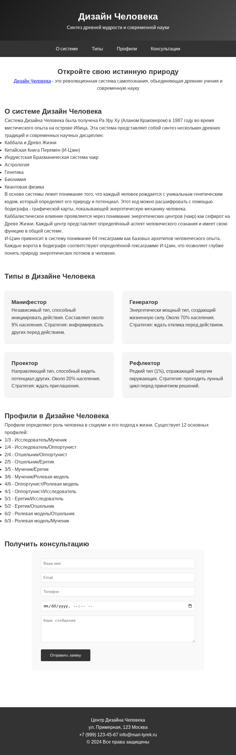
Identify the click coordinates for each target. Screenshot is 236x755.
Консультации (165, 48)
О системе (67, 48)
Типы (97, 48)
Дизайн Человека (32, 81)
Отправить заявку (65, 655)
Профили (127, 48)
